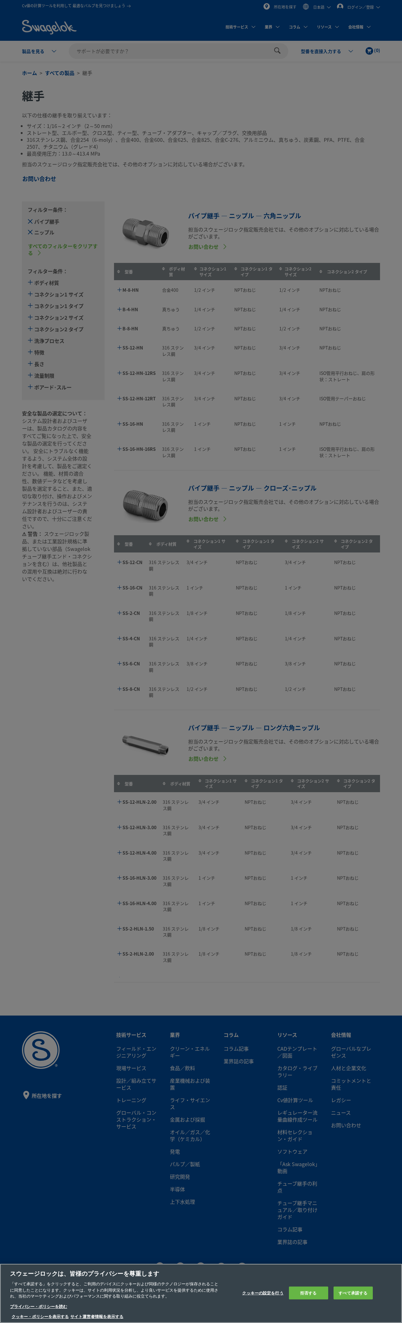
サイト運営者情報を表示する (96, 1317)
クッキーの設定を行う (262, 1293)
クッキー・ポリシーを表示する (40, 1317)
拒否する (308, 1293)
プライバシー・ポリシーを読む (38, 1307)
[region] (201, 1293)
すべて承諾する (353, 1293)
